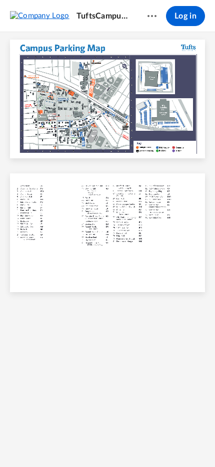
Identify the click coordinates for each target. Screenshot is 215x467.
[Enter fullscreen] (182, 442)
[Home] (40, 16)
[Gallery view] (164, 442)
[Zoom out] (90, 442)
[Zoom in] (124, 442)
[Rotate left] (144, 442)
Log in (185, 16)
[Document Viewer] (107, 249)
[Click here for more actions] (152, 16)
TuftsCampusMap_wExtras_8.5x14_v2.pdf (102, 16)
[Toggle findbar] (34, 442)
